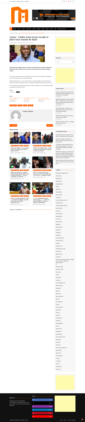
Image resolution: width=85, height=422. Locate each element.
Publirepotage (59, 323)
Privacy (61, 420)
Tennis (57, 358)
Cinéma (57, 197)
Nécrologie (58, 301)
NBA (57, 299)
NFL (57, 304)
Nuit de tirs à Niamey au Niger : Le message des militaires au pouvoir (65, 122)
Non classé (58, 307)
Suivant (49, 125)
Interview (58, 272)
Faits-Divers (28, 28)
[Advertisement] (65, 45)
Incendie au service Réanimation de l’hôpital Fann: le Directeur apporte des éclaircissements (65, 261)
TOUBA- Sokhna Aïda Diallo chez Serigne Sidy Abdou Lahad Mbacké (64, 116)
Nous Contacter (12, 1)
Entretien (58, 235)
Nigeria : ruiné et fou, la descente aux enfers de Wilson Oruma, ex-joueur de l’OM (64, 140)
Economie (58, 221)
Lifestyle (57, 280)
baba (13, 152)
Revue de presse (59, 336)
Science (57, 344)
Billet (57, 186)
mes (25, 105)
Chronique (58, 194)
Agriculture (58, 178)
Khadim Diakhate (14, 42)
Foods (57, 243)
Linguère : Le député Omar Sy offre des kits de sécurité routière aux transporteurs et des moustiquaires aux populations (65, 93)
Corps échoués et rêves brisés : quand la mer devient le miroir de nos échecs (65, 162)
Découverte (58, 213)
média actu (26, 145)
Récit (57, 326)
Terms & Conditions (71, 420)
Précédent (14, 125)
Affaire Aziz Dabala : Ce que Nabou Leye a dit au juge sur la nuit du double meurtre (20, 149)
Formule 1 (58, 251)
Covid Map (27, 1)
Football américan (59, 248)
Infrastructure (58, 266)
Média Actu (12, 405)
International (58, 269)
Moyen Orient (58, 296)
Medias (57, 288)
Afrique (47, 28)
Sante (43, 28)
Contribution (58, 202)
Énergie (57, 229)
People (57, 315)
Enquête (57, 232)
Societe (34, 28)
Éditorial (57, 224)
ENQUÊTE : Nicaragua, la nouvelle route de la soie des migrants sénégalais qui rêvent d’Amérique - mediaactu (65, 153)
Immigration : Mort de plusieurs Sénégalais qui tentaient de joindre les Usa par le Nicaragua (65, 156)
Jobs (55, 28)
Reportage (58, 331)
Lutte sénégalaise (59, 282)
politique (30, 105)
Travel (57, 363)
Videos (19, 28)
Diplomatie (58, 216)
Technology (58, 355)
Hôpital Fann (58, 254)
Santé (57, 342)
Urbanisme (58, 366)
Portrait (57, 320)
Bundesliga (58, 192)
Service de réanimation (60, 347)
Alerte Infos (58, 181)
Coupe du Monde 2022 (60, 205)
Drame (57, 219)
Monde (51, 28)
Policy (65, 420)
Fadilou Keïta (13, 105)
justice (20, 105)
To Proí (57, 361)
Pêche (57, 312)
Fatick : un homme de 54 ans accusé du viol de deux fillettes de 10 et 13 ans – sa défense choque (42, 174)
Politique (14, 28)
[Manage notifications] (82, 419)
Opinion (57, 309)
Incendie (57, 256)
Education (58, 227)
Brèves (57, 189)
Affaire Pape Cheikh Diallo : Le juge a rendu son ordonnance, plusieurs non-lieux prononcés (42, 149)
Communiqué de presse (61, 200)
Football (57, 246)
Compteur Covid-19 (20, 1)
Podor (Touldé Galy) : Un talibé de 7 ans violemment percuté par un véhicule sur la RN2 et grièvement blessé (64, 110)
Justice (32, 42)
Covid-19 (58, 208)
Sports (23, 28)
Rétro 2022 (58, 334)
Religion (38, 28)
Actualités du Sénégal (15, 145)
